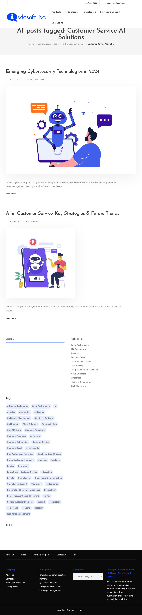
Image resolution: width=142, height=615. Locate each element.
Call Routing (12, 424)
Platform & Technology (81, 382)
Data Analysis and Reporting (20, 454)
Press (23, 555)
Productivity (50, 490)
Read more (11, 194)
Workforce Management (18, 514)
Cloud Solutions (30, 424)
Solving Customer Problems (20, 502)
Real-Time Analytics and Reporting (23, 496)
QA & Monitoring (78, 386)
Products (56, 12)
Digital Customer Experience (20, 460)
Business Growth (79, 357)
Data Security (77, 365)
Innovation (23, 466)
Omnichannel (77, 378)
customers (35, 436)
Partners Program (41, 555)
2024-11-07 (14, 79)
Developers (90, 12)
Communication (49, 424)
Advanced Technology (17, 406)
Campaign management (50, 590)
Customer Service (40, 442)
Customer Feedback (16, 436)
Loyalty (10, 478)
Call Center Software (43, 418)
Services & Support (110, 12)
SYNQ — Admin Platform (50, 587)
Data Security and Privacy (49, 454)
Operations (36, 484)
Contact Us (57, 23)
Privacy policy (12, 587)
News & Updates (78, 374)
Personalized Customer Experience (23, 490)
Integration (46, 472)
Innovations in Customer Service (22, 472)
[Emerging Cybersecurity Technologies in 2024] (71, 133)
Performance (52, 484)
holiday (10, 466)
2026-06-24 (14, 221)
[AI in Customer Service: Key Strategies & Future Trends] (40, 266)
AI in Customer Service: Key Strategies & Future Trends (62, 213)
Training (26, 508)
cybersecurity (32, 448)
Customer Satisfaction (17, 442)
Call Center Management (18, 418)
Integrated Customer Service (84, 370)
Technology (54, 502)
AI (55, 406)
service (47, 496)
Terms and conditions (15, 583)
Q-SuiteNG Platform (48, 583)
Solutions (73, 12)
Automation (24, 412)
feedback (55, 460)
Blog (76, 555)
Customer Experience (35, 79)
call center (39, 412)
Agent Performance (80, 345)
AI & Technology (33, 221)
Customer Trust (14, 448)
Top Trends (12, 508)
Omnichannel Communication (48, 478)
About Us (10, 555)
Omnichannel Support (17, 484)
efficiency (42, 460)
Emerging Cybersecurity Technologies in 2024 (52, 71)
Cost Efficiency (14, 430)
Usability (39, 508)
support (41, 502)
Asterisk (75, 353)
